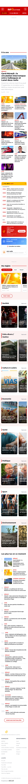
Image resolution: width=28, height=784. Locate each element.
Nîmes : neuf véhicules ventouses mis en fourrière (15, 713)
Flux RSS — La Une (6, 767)
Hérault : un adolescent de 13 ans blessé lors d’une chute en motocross (7, 124)
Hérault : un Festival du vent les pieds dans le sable (7, 157)
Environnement (9, 523)
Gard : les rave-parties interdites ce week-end (7, 142)
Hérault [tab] (21, 269)
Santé (4, 430)
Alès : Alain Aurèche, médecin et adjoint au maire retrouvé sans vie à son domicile (20, 158)
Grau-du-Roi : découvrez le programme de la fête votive (13, 667)
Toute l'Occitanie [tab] (7, 269)
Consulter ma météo (15, 246)
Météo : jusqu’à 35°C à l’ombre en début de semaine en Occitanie (14, 643)
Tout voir (7, 296)
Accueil (3, 760)
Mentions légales (5, 773)
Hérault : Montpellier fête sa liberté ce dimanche (15, 681)
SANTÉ (3, 754)
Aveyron (18, 751)
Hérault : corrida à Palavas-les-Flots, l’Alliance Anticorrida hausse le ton (15, 674)
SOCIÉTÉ (3, 745)
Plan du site (4, 769)
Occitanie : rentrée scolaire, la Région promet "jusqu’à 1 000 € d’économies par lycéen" (14, 698)
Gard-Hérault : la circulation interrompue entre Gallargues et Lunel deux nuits (13, 76)
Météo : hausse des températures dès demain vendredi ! (15, 650)
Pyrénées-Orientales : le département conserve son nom (20, 107)
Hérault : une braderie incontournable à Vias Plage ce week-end (16, 706)
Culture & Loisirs (9, 368)
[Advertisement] (14, 33)
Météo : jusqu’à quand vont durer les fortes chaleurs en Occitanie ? (7, 108)
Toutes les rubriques (6, 762)
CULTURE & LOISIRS (6, 749)
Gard (17, 741)
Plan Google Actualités (7, 771)
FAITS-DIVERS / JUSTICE (7, 747)
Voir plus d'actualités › (14, 720)
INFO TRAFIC (4, 743)
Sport (4, 492)
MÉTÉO (24, 13)
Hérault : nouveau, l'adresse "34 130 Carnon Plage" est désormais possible (15, 689)
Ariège (18, 754)
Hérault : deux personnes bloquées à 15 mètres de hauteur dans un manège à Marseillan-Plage (20, 125)
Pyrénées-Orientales (21, 747)
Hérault (18, 743)
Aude (17, 745)
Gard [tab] (15, 269)
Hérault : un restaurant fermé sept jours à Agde (20, 142)
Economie (6, 399)
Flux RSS (3, 765)
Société (5, 303)
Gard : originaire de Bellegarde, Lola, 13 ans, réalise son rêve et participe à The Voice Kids (7, 176)
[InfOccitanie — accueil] (14, 9)
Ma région (14, 13)
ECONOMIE (4, 751)
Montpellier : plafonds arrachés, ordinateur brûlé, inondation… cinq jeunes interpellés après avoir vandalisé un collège (15, 659)
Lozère (18, 749)
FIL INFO (4, 13)
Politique (6, 461)
